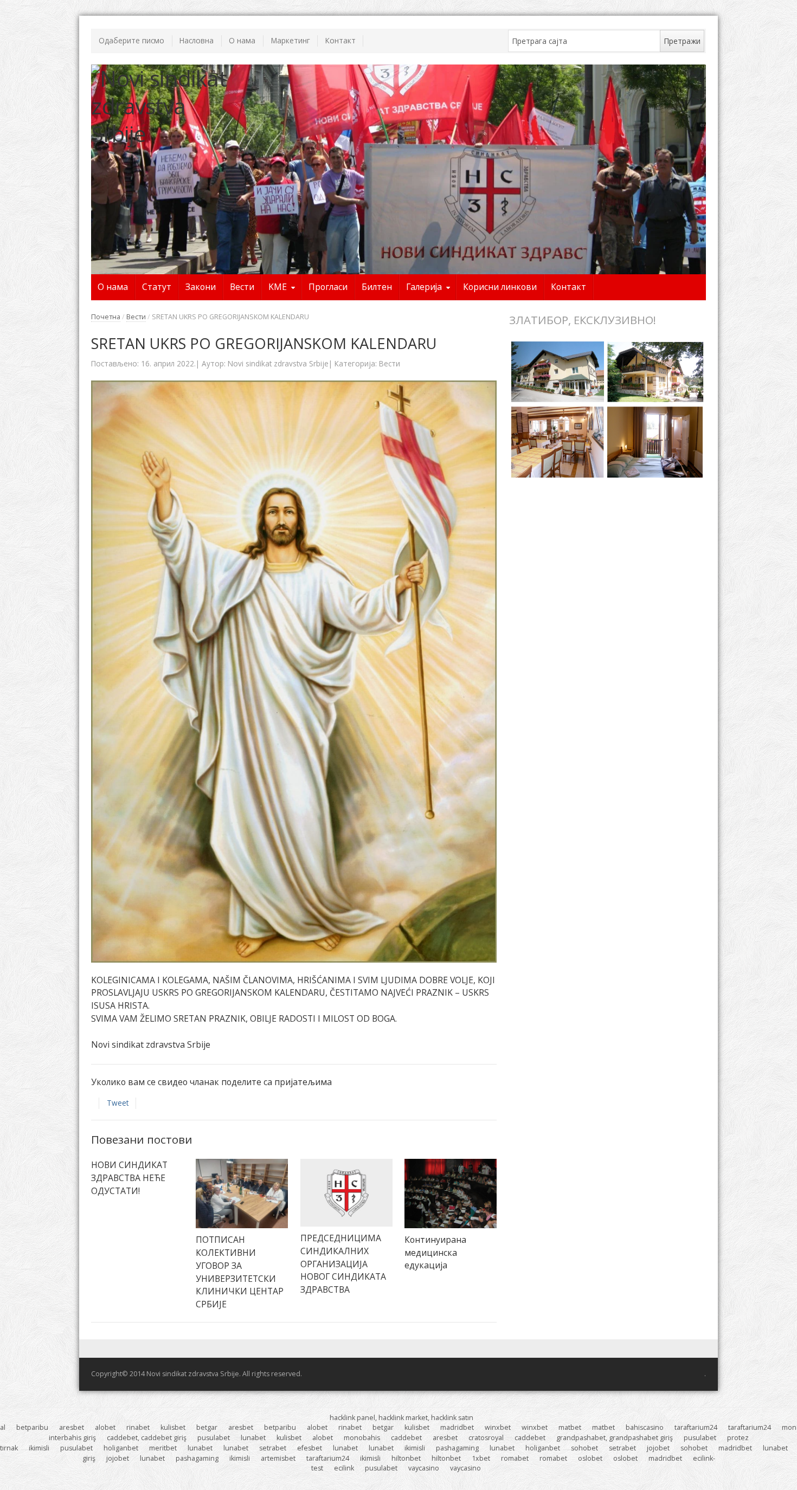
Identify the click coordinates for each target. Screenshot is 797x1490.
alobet (105, 1427)
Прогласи (328, 287)
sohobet (584, 1448)
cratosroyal (486, 1437)
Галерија (424, 287)
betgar (206, 1427)
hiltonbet (406, 1458)
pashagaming (457, 1448)
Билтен (377, 287)
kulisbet (172, 1427)
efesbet (309, 1448)
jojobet (658, 1448)
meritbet (163, 1448)
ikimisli (39, 1448)
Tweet (117, 1103)
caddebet (406, 1437)
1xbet (481, 1458)
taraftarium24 (695, 1427)
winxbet (498, 1427)
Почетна (105, 316)
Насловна (196, 40)
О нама (242, 40)
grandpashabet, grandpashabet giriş (614, 1437)
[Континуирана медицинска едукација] (450, 1193)
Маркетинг (290, 40)
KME (277, 287)
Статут (156, 287)
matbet (569, 1427)
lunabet (253, 1437)
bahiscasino (645, 1427)
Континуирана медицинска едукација (435, 1253)
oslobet (590, 1458)
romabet (515, 1458)
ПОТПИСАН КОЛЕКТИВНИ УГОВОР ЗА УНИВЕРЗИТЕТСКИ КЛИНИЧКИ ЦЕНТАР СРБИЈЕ (240, 1272)
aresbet (71, 1427)
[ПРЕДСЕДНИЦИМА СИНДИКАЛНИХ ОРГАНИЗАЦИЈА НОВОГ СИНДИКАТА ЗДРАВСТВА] (346, 1193)
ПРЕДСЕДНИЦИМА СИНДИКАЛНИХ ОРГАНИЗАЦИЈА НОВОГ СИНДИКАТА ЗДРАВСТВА (343, 1263)
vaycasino (423, 1468)
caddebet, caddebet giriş (147, 1437)
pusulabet (213, 1437)
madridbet (457, 1427)
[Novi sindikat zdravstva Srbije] (168, 105)
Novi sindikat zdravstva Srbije (278, 363)
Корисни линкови (500, 287)
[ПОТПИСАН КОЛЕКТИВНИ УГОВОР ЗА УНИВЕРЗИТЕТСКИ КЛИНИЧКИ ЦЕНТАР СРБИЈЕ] (242, 1193)
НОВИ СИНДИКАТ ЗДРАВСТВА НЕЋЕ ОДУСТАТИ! (129, 1178)
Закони (200, 287)
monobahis (362, 1437)
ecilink (344, 1468)
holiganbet (121, 1448)
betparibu (32, 1427)
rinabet (138, 1427)
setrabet (272, 1448)
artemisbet (278, 1458)
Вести (242, 287)
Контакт (340, 40)
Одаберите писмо (131, 40)
